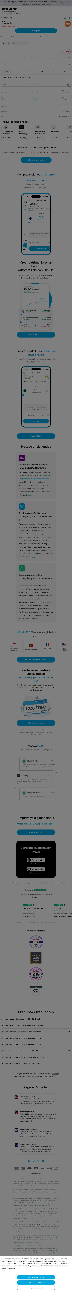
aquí (3, 1270)
